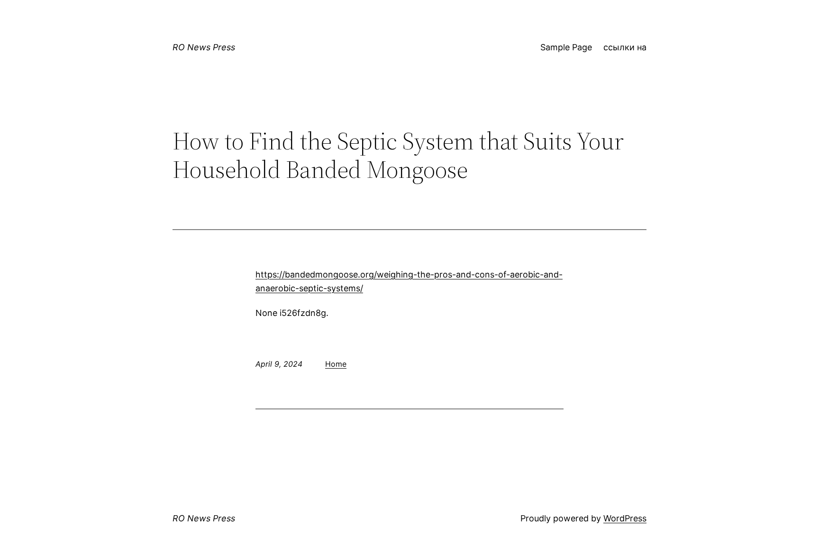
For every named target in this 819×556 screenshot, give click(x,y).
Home (335, 364)
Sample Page (566, 47)
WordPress (624, 518)
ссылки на (624, 47)
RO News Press (204, 47)
